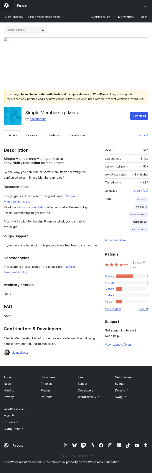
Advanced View (115, 240)
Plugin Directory (13, 16)
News (7, 384)
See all (143, 309)
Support (143, 135)
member (142, 199)
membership (140, 221)
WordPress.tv (89, 397)
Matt (9, 415)
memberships (139, 229)
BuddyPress (14, 429)
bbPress (11, 422)
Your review (113, 309)
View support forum (118, 344)
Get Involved (124, 377)
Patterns (46, 397)
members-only (138, 214)
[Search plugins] (43, 30)
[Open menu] (146, 5)
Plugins (45, 390)
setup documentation (31, 207)
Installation (53, 135)
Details (12, 135)
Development (78, 135)
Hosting (9, 390)
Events (119, 384)
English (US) (140, 190)
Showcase (48, 377)
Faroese (18, 445)
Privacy (9, 397)
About (8, 377)
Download (139, 115)
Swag (120, 397)
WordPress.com (16, 409)
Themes (46, 384)
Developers (85, 390)
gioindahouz (38, 119)
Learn (81, 377)
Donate (122, 390)
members (141, 206)
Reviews (31, 135)
